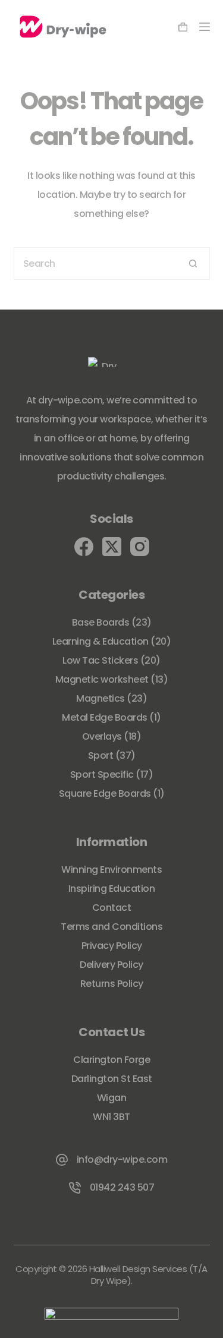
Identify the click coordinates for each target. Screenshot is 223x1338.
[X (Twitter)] (111, 546)
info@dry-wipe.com (122, 1159)
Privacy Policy (111, 945)
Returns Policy (111, 983)
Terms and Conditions (111, 926)
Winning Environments (111, 869)
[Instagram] (139, 546)
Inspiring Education (111, 888)
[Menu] (204, 26)
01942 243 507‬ (122, 1187)
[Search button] (193, 263)
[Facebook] (83, 546)
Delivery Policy (111, 964)
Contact (111, 907)
